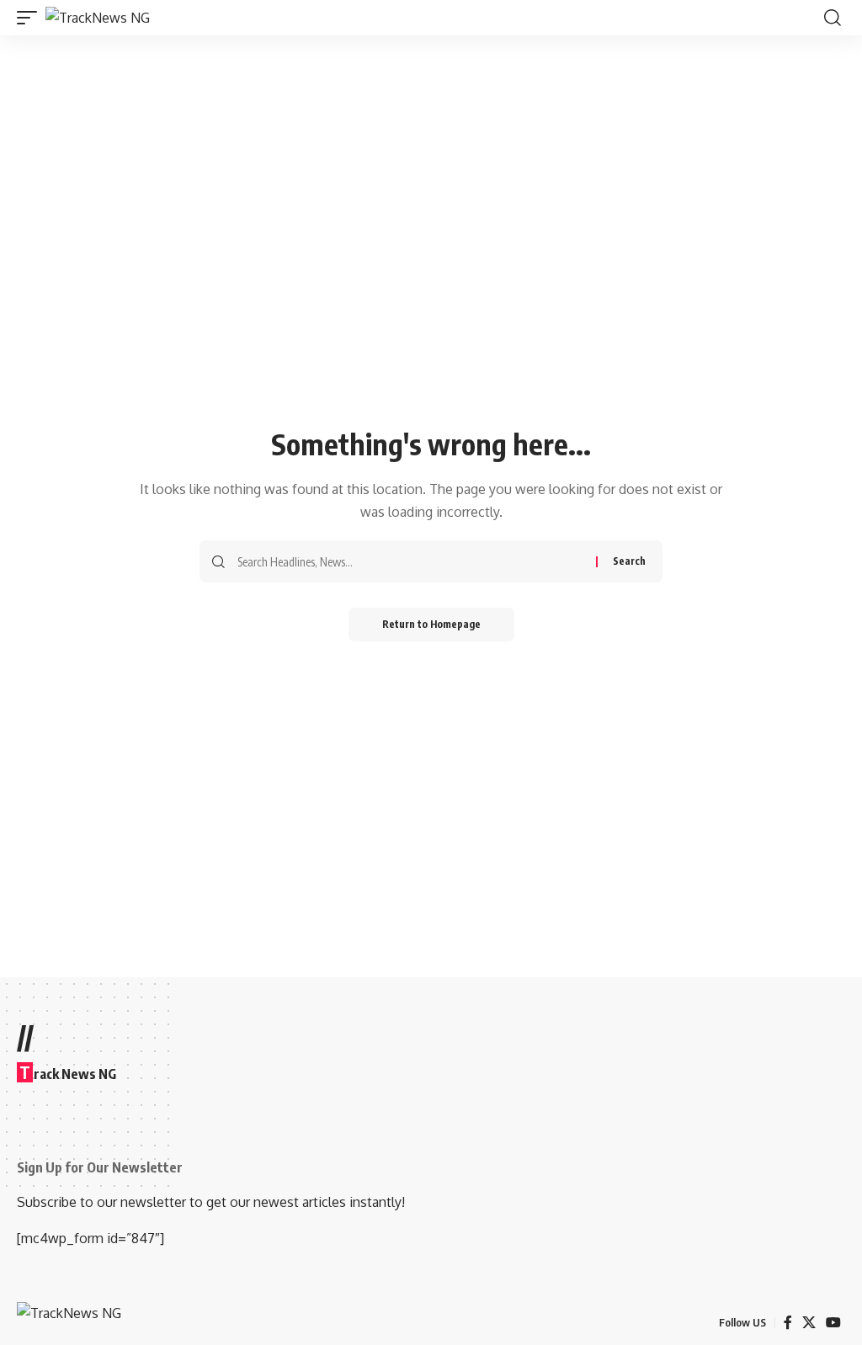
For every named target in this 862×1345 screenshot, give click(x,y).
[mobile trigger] (31, 17)
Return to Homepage (431, 624)
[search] (832, 17)
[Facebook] (788, 1322)
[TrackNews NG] (97, 17)
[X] (809, 1322)
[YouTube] (833, 1322)
